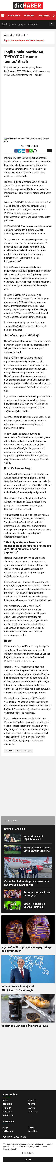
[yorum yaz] (35, 151)
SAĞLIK (31, 1108)
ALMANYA (44, 15)
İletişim (31, 1127)
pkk (18, 751)
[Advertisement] (28, 107)
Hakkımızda (8, 1131)
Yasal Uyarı (33, 1131)
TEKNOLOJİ (8, 1115)
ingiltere (9, 751)
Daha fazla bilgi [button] (28, 1153)
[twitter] (20, 151)
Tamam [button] (28, 1159)
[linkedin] (24, 151)
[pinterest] (27, 151)
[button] (54, 15)
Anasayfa (8, 35)
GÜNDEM (29, 15)
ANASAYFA (14, 15)
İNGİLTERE (20, 35)
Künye (5, 1127)
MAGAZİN (7, 1112)
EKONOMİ (7, 1108)
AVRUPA (32, 1101)
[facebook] (16, 151)
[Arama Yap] (52, 24)
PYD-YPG (27, 751)
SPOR (5, 1101)
